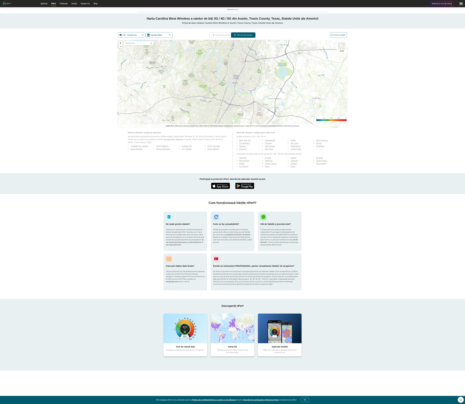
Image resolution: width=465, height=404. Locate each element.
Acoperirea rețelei (222, 35)
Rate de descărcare (244, 35)
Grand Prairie (321, 161)
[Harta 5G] (232, 328)
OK (305, 400)
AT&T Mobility (162, 146)
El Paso (268, 158)
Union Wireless (136, 149)
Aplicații (44, 3)
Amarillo (319, 158)
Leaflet (168, 126)
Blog (95, 3)
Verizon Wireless (163, 149)
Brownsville (321, 163)
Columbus (320, 146)
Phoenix (268, 143)
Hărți (53, 3)
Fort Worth (243, 166)
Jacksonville (296, 149)
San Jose (294, 143)
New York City (245, 140)
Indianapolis (295, 146)
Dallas (293, 140)
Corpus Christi (271, 163)
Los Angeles (244, 143)
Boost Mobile (213, 149)
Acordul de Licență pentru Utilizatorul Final (261, 400)
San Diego (269, 149)
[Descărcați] (220, 186)
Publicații (64, 3)
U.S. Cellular (187, 149)
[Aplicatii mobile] (280, 328)
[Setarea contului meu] (460, 3)
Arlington (268, 161)
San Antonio (270, 146)
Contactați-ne (171, 282)
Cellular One (187, 146)
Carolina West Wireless (173, 139)
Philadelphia (270, 140)
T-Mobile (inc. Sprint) (139, 146)
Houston (242, 149)
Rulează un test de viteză (442, 4)
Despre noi (85, 3)
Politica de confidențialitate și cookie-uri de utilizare (213, 400)
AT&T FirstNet (213, 146)
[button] (120, 43)
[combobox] (131, 35)
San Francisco (322, 140)
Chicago (242, 146)
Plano (267, 166)
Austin (319, 143)
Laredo (293, 158)
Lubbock (294, 161)
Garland (294, 163)
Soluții (74, 3)
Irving (293, 166)
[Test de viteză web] (185, 328)
